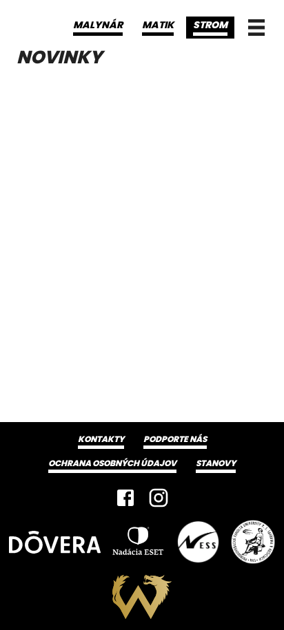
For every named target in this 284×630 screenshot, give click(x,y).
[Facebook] (125, 498)
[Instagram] (159, 498)
